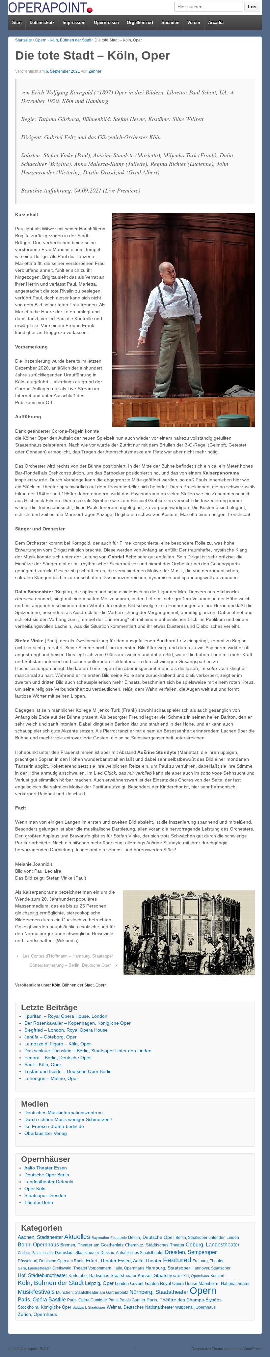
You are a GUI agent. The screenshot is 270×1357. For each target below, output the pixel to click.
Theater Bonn (38, 1202)
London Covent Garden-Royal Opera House (156, 1283)
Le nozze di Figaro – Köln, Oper (57, 1043)
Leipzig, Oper (99, 1283)
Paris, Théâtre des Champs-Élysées (184, 1299)
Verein (193, 22)
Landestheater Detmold (48, 1181)
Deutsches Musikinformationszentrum (63, 1112)
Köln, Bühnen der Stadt (70, 40)
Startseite (23, 40)
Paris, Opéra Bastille (42, 1299)
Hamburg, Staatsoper (168, 1267)
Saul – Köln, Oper (42, 1064)
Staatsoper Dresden (45, 1195)
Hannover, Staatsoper (211, 1268)
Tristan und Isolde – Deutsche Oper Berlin (68, 1071)
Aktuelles (77, 1236)
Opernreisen (106, 22)
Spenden (170, 22)
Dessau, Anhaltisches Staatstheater (132, 1252)
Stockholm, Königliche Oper (44, 1307)
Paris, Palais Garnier (126, 1300)
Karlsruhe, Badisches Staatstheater (102, 1275)
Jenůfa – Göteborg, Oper (50, 1036)
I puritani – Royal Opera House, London (65, 1016)
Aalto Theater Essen (45, 1167)
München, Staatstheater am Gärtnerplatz (92, 1292)
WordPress (253, 1349)
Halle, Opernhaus (128, 1268)
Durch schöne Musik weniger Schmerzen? (68, 1119)
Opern (40, 40)
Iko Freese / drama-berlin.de (54, 1126)
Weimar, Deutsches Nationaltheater (140, 1307)
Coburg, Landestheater (212, 1244)
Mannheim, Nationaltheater (224, 1283)
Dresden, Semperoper (191, 1252)
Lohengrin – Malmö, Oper (51, 1078)
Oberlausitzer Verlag (45, 1133)
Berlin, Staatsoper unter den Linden (207, 1238)
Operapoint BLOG (35, 1349)
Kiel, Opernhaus (196, 1276)
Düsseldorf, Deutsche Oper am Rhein (51, 1261)
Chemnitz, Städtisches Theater (154, 1245)
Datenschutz (42, 22)
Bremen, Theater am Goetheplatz (92, 1244)
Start (17, 22)
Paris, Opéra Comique (87, 1300)
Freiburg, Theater (208, 1261)
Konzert (217, 1275)
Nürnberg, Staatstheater (158, 1292)
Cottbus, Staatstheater (36, 1253)
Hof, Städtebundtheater (42, 1275)
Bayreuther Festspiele (109, 1238)
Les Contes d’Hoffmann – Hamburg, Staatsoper (68, 956)
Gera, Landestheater (34, 1268)
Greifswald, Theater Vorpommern (81, 1268)
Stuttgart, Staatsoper (88, 1307)
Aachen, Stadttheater (40, 1237)
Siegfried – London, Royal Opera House (66, 1030)
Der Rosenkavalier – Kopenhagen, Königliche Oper (77, 1023)
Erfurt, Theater (101, 1260)
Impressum (74, 22)
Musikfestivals (36, 1292)
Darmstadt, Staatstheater (77, 1252)
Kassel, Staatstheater (160, 1275)
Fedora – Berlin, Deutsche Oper (57, 1057)
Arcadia (216, 22)
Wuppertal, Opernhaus (195, 1307)
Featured (177, 1259)
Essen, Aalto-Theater (140, 1260)
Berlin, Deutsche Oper (151, 1237)
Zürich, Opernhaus (37, 1314)
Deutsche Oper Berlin (46, 1174)
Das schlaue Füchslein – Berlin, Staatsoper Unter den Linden (87, 1050)
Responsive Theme (207, 1349)
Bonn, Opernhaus (38, 1244)
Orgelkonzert (140, 22)
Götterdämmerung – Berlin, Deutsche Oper (70, 965)
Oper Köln (34, 1188)
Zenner (95, 71)
